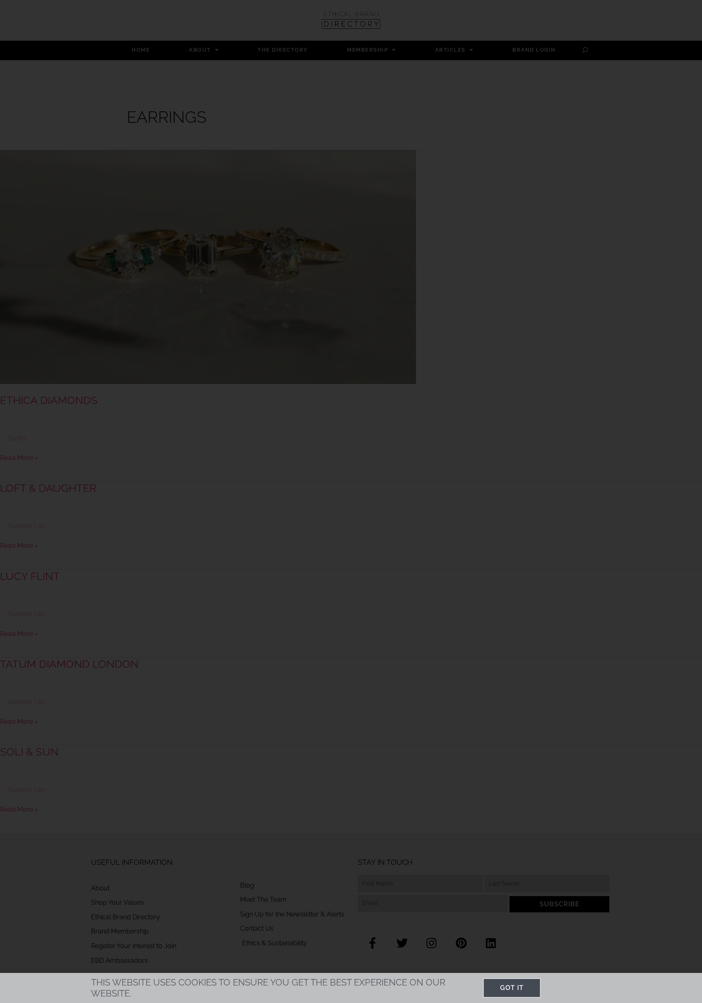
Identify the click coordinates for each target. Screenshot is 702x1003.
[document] (351, 501)
